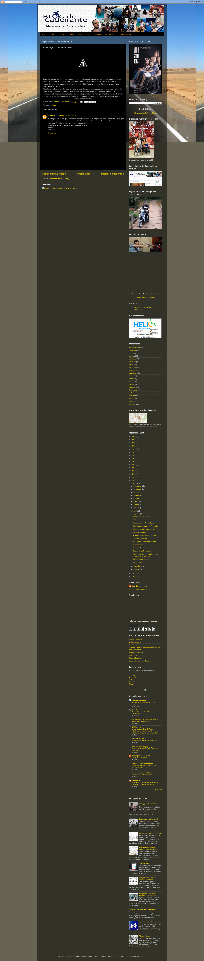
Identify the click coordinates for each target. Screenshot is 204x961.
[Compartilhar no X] (90, 102)
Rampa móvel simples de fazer (144, 535)
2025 (134, 440)
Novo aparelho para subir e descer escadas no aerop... (146, 555)
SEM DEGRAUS (138, 739)
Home (44, 34)
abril (135, 511)
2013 (134, 477)
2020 (134, 455)
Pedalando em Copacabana (143, 523)
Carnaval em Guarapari (142, 551)
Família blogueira (139, 532)
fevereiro (137, 566)
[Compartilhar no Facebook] (92, 102)
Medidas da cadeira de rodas (150, 833)
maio (136, 508)
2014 (134, 474)
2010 (134, 573)
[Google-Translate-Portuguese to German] (140, 295)
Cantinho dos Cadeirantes (142, 763)
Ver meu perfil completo (138, 589)
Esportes (132, 367)
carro (131, 353)
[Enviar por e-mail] (85, 102)
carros (131, 356)
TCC (131, 401)
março (136, 514)
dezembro (138, 486)
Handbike (132, 373)
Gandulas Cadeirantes (139, 758)
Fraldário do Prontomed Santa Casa (144, 775)
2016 (134, 468)
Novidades (133, 390)
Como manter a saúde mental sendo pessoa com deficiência (144, 766)
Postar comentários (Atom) (59, 179)
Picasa (131, 684)
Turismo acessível (140, 538)
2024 (134, 443)
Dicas (53, 34)
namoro (132, 384)
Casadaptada (137, 710)
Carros (80, 34)
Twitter (131, 680)
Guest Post (133, 370)
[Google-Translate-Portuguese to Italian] (143, 295)
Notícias (132, 387)
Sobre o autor (126, 34)
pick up (131, 393)
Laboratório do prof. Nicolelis (140, 661)
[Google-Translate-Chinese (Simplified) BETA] (132, 295)
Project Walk (133, 655)
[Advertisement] (147, 271)
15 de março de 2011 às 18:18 (67, 115)
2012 (134, 480)
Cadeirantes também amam (149, 922)
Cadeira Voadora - (139, 700)
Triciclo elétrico (144, 936)
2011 (134, 483)
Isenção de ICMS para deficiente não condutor (147, 894)
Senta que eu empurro (141, 559)
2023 (134, 446)
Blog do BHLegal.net (140, 746)
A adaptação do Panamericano (144, 542)
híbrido (131, 376)
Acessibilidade (111, 34)
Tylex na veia (144, 863)
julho (136, 502)
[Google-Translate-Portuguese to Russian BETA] (155, 295)
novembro (138, 489)
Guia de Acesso (135, 642)
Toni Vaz (51, 115)
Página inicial (84, 174)
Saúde (72, 34)
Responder (52, 133)
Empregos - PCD (135, 639)
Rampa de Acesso (136, 652)
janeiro (136, 569)
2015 (134, 471)
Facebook (133, 677)
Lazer (89, 34)
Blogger (142, 956)
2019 (134, 458)
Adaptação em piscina (141, 517)
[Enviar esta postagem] (81, 102)
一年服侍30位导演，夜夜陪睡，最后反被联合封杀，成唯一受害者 (145, 720)
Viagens (132, 404)
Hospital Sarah (134, 645)
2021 (134, 452)
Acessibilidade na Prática (142, 773)
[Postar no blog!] (88, 102)
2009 (134, 576)
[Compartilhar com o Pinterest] (94, 102)
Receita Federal (135, 658)
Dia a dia (132, 362)
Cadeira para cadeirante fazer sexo (142, 910)
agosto (136, 498)
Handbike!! (137, 548)
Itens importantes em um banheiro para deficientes (148, 848)
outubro (137, 492)
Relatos (132, 396)
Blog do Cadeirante (139, 586)
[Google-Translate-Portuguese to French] (136, 295)
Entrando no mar (139, 520)
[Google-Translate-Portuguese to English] (151, 295)
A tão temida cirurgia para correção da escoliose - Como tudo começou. (145, 783)
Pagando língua (139, 562)
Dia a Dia (62, 34)
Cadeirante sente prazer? (148, 819)
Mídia (131, 381)
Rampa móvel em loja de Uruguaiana (144, 740)
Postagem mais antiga (112, 174)
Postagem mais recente (54, 174)
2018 (134, 461)
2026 (134, 437)
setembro (137, 495)
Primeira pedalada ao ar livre (144, 529)
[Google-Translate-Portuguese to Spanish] (159, 295)
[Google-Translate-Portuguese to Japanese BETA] (147, 295)
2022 (134, 449)
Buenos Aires (138, 545)
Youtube (132, 675)
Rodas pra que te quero (141, 756)
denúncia (132, 359)
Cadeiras (98, 34)
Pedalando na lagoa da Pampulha (146, 526)
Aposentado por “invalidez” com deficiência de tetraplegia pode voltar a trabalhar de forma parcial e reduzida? (145, 731)
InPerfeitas (136, 780)
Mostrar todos (158, 789)
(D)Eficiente (136, 727)
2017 (134, 465)
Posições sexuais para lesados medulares (147, 878)
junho (136, 505)
